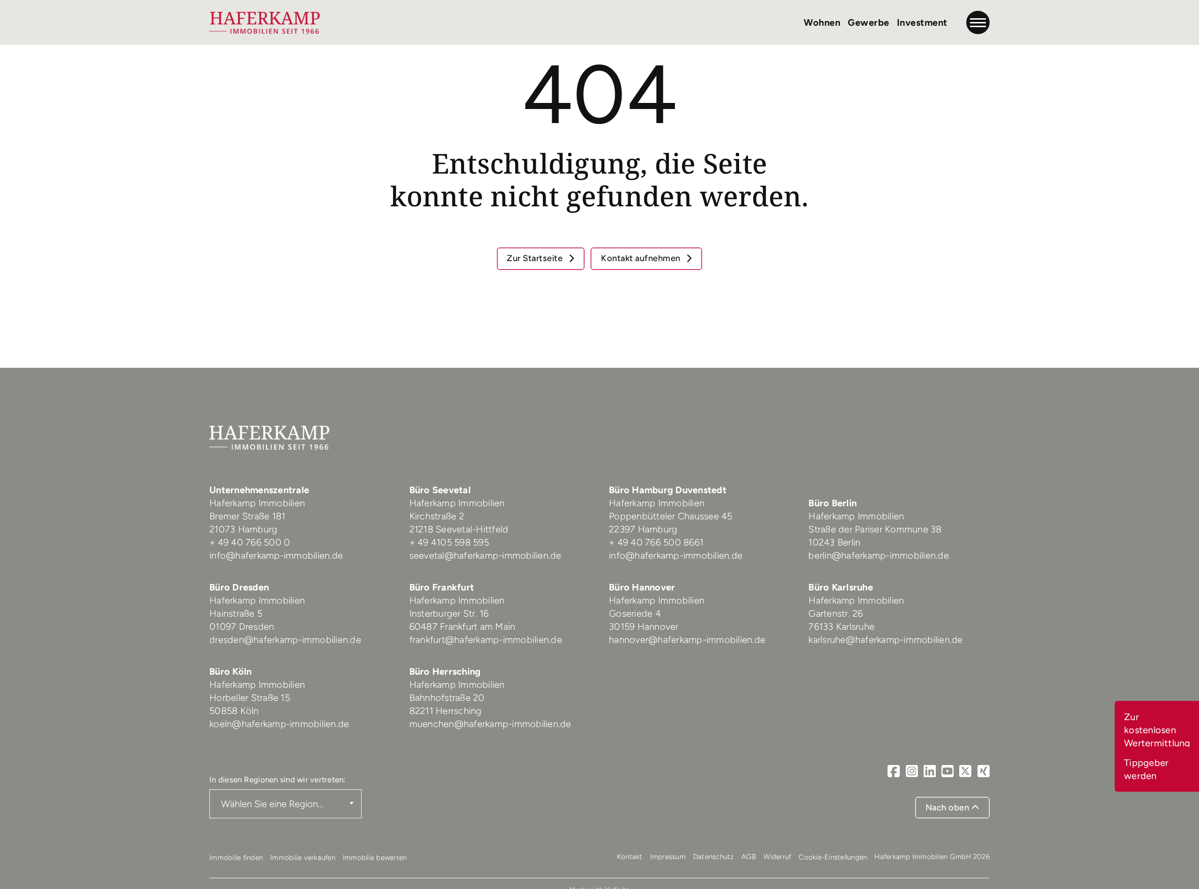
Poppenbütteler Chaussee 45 (671, 516)
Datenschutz (713, 857)
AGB (748, 857)
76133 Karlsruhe (841, 626)
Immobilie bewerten (375, 857)
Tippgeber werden (1146, 769)
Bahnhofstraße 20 (447, 697)
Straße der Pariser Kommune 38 (874, 529)
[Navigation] (978, 22)
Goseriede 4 (635, 613)
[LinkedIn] (930, 771)
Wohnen (822, 22)
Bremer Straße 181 (248, 516)
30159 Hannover (644, 626)
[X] (965, 771)
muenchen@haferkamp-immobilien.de (490, 723)
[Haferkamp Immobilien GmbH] (264, 22)
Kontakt (630, 857)
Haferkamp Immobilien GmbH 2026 (932, 857)
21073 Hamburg (244, 529)
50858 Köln (234, 710)
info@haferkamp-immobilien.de (276, 555)
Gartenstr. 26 (835, 613)
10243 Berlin (834, 542)
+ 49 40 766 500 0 (249, 542)
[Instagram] (912, 771)
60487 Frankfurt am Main (462, 626)
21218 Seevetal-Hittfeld (459, 529)
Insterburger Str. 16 (449, 613)
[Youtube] (947, 771)
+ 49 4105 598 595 (449, 542)
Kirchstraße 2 (438, 516)
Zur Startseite (536, 258)
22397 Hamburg (643, 529)
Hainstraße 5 (235, 613)
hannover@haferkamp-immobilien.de (687, 639)
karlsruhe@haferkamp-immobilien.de (885, 639)
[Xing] (983, 771)
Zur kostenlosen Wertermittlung (1157, 730)
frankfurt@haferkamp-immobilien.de (485, 639)
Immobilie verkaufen (302, 857)
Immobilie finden (236, 857)
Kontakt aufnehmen (641, 258)
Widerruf (777, 857)
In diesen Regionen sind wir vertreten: (277, 779)
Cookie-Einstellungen (833, 857)
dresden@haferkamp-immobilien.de (285, 639)
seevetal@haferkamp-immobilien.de (485, 555)
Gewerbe (868, 22)
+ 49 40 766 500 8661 (656, 542)
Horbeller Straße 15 (249, 697)
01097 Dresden (241, 626)
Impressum (668, 857)
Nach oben (948, 807)
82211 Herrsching (445, 710)
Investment (922, 22)
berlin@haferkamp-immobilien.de (878, 555)
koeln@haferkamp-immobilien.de (279, 723)
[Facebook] (894, 771)
